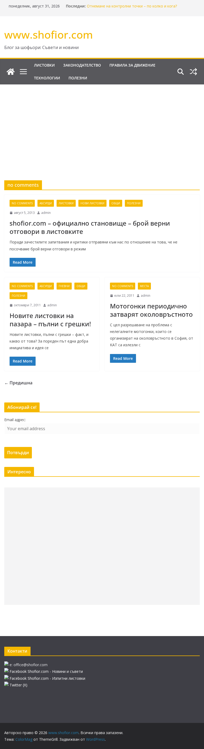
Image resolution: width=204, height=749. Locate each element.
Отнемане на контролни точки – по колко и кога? (132, 6)
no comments (22, 203)
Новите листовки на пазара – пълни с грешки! (50, 319)
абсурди (46, 203)
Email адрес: (15, 419)
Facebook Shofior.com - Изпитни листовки (47, 678)
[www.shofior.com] (10, 71)
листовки (44, 65)
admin (46, 212)
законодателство (82, 65)
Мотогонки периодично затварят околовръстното (151, 310)
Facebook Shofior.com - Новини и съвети (46, 671)
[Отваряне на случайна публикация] (193, 71)
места (144, 286)
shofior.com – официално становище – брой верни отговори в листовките (90, 227)
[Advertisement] (102, 124)
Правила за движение (132, 65)
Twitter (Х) (18, 684)
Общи (115, 203)
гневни (64, 286)
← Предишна (18, 383)
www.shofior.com (48, 34)
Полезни (78, 77)
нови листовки (92, 203)
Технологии (47, 77)
